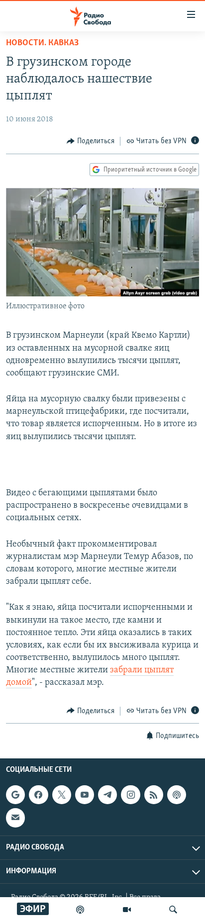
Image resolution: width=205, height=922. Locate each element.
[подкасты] (80, 909)
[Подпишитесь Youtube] (84, 794)
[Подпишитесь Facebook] (38, 794)
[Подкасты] (176, 794)
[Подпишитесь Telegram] (107, 794)
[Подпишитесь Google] (15, 794)
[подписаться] (15, 817)
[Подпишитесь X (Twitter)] (61, 794)
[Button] (90, 141)
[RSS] (153, 794)
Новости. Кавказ (42, 43)
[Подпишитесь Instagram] (130, 794)
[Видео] (127, 909)
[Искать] (173, 909)
